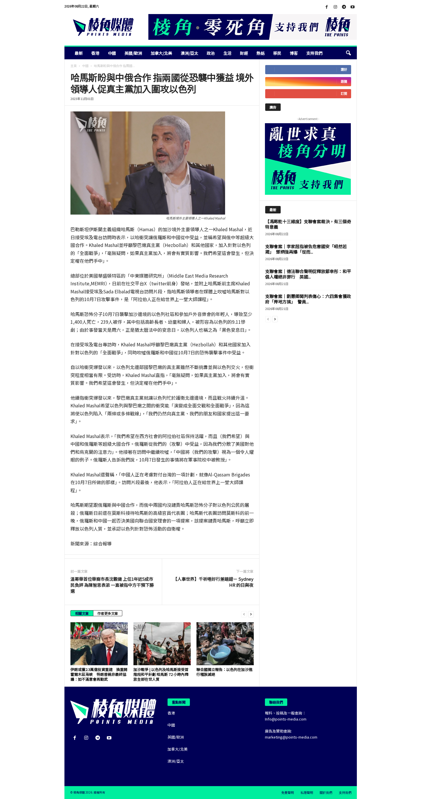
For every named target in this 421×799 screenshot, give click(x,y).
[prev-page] (244, 614)
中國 (112, 53)
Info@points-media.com (285, 719)
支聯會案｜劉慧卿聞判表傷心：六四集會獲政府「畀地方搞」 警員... (308, 299)
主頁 (73, 65)
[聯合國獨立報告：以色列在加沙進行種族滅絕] (225, 643)
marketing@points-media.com (291, 737)
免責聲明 (287, 792)
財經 (244, 53)
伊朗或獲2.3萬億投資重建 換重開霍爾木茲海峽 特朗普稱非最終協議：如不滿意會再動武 (98, 674)
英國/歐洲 (133, 53)
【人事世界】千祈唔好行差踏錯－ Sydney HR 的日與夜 (213, 582)
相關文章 (82, 613)
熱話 (261, 53)
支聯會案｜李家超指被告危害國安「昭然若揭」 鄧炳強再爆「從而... (306, 249)
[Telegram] (344, 7)
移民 (277, 53)
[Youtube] (352, 7)
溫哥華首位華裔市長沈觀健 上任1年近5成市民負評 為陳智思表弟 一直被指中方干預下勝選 (112, 585)
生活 (227, 53)
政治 (211, 53)
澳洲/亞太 (189, 53)
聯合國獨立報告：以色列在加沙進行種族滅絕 (224, 672)
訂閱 (344, 93)
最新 (79, 53)
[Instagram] (335, 7)
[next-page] (251, 614)
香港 (95, 53)
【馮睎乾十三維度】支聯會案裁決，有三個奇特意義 (308, 224)
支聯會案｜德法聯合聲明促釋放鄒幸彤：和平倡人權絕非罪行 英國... (308, 274)
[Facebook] (326, 7)
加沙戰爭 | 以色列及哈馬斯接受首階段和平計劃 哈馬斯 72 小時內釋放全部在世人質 (160, 674)
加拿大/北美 (161, 53)
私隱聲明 (306, 792)
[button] (348, 53)
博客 (294, 53)
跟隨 (344, 81)
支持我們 (314, 53)
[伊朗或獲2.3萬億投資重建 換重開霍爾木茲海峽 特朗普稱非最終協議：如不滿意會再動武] (99, 643)
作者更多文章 (107, 613)
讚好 (344, 69)
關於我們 (326, 792)
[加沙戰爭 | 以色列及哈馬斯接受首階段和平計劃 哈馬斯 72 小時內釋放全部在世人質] (162, 643)
